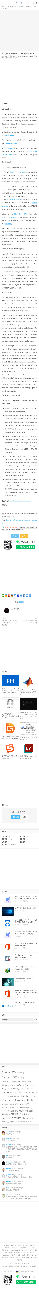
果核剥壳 (13, 1245)
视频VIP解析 (5, 1250)
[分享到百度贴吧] (15, 595)
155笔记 (17, 1257)
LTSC (32, 1085)
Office (7, 1092)
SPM (13, 56)
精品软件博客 (25, 1257)
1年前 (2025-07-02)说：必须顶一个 (13, 1156)
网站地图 (34, 1266)
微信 (21, 1111)
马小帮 (32, 1248)
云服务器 (14, 1111)
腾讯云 (30, 1118)
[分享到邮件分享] (27, 595)
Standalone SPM (20, 214)
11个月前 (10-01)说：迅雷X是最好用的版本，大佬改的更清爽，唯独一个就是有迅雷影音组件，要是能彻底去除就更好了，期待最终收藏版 (21, 1148)
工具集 (12, 1257)
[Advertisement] (19, 30)
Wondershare (26, 1108)
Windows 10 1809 (8, 1104)
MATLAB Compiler (10, 217)
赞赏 (24, 536)
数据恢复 (16, 1114)
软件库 (32, 1252)
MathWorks (22, 172)
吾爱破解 (32, 1245)
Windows (31, 56)
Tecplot (9, 1096)
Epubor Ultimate (27, 1081)
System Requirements (14, 199)
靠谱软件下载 (8, 1252)
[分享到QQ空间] (6, 595)
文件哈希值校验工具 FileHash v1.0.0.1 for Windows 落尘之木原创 (10, 691)
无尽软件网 (34, 1257)
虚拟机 (5, 1122)
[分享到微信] (3, 595)
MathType (5, 1089)
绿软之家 (26, 1252)
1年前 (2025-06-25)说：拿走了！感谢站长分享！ (15, 1169)
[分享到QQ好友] (12, 595)
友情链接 (28, 1266)
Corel (21, 1078)
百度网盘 (18, 1118)
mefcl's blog (6, 1255)
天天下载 (19, 1260)
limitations (8, 224)
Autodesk (9, 1077)
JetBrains (22, 1085)
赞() (16, 536)
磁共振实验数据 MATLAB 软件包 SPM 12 (19, 54)
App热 (18, 1255)
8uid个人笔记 (25, 1255)
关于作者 (26, 1263)
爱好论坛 (7, 1248)
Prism (34, 1093)
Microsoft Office (27, 1089)
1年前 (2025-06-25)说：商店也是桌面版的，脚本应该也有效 (16, 1163)
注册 (24, 817)
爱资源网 (14, 1248)
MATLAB (13, 172)
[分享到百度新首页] (18, 595)
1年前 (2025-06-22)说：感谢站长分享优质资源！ (15, 1189)
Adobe (9, 1072)
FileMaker (5, 1085)
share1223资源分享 (24, 1248)
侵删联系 (10, 1266)
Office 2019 (19, 1093)
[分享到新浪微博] (9, 595)
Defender (29, 1078)
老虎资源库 (5, 1257)
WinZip (15, 1108)
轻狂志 (20, 1245)
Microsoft (15, 1089)
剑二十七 (33, 1255)
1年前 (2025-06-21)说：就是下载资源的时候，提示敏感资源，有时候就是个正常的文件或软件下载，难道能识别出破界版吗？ (21, 1196)
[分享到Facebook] (24, 595)
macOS (26, 56)
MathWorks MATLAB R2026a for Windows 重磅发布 (28, 692)
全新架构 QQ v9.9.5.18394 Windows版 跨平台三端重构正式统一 (10, 623)
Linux (16, 7)
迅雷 (29, 1122)
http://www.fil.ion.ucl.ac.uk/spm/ (20, 501)
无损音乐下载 (18, 1252)
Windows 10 (25, 1100)
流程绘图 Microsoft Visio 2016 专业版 (29, 622)
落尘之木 (19, 3)
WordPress (5, 1111)
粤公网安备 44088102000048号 (26, 1271)
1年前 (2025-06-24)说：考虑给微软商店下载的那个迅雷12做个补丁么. (19, 1176)
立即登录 (16, 817)
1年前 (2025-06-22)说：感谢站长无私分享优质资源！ (15, 1182)
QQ (3, 1096)
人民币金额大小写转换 (31, 1250)
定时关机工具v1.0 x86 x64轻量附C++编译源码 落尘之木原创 (10, 716)
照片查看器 (6, 1118)
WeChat (32, 1096)
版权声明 (4, 1266)
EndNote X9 (16, 1081)
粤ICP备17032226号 (9, 1271)
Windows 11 (22, 1104)
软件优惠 (21, 1121)
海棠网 (13, 1255)
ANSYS (20, 1073)
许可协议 (22, 1266)
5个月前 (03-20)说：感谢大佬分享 (14, 1133)
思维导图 (29, 1111)
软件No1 (25, 1245)
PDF (28, 1093)
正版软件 (25, 1114)
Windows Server (6, 1107)
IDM (12, 1085)
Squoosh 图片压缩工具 (17, 1250)
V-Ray (24, 1096)
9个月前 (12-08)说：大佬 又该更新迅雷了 (14, 1139)
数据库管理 (6, 1114)
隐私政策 (16, 1266)
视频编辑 (13, 1122)
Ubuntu (17, 1096)
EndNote (6, 1081)
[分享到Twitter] (21, 595)
